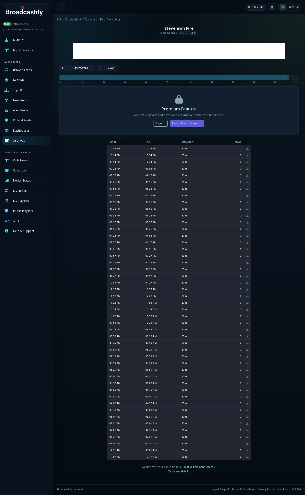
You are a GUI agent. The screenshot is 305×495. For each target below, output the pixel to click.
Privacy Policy (266, 489)
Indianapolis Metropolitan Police (21, 29)
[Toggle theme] (272, 7)
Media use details (178, 471)
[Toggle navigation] (61, 7)
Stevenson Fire (95, 19)
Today (110, 67)
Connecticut (73, 19)
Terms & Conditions (243, 489)
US (59, 19)
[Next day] (100, 68)
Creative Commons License (199, 467)
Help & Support (220, 489)
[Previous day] (62, 68)
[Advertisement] (179, 51)
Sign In (160, 123)
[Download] (247, 148)
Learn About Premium (187, 123)
